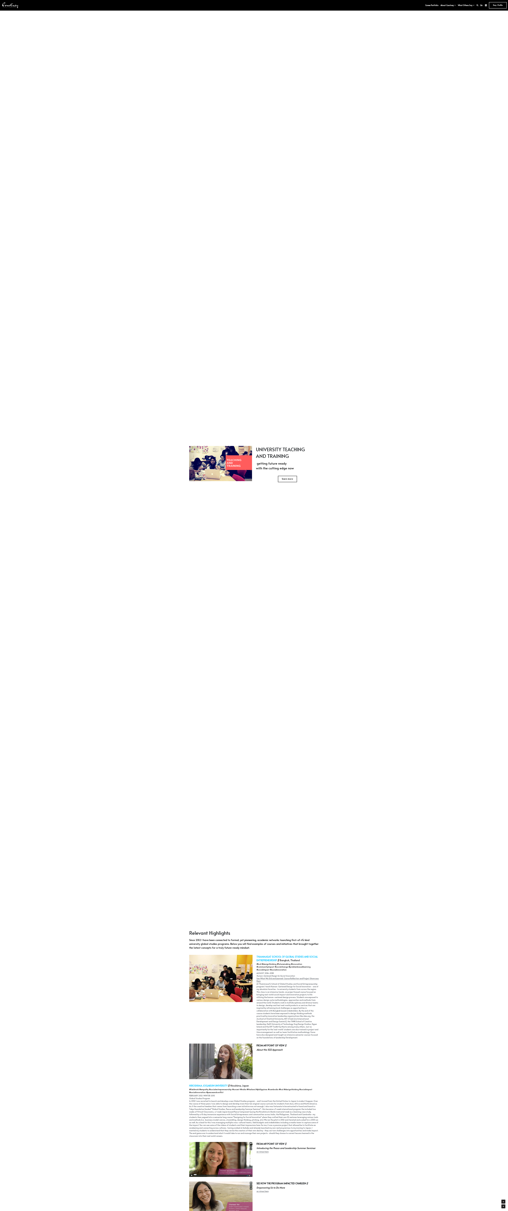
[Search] (477, 5)
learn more (287, 479)
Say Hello (498, 5)
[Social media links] (481, 5)
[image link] (10, 5)
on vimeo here (263, 1151)
